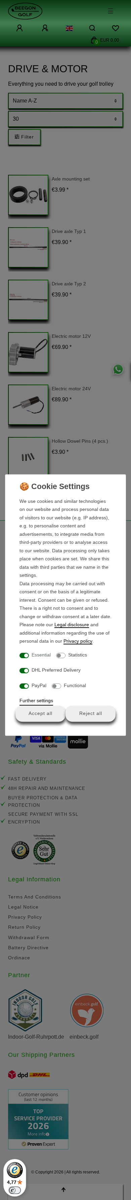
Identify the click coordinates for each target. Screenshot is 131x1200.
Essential (41, 654)
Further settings (36, 700)
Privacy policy (77, 641)
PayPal (39, 685)
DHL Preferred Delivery (56, 670)
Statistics (77, 654)
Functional (75, 685)
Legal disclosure (71, 624)
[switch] (15, 1190)
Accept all (40, 713)
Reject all (90, 713)
